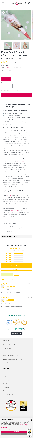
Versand (8, 67)
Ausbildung (6, 380)
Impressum (6, 352)
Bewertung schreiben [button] (16, 265)
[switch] (29, 436)
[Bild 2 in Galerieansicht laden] (16, 45)
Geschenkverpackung (22, 161)
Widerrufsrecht (7, 362)
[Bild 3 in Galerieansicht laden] (25, 45)
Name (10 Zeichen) (6, 70)
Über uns (5, 372)
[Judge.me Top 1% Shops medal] (24, 322)
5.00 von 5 (20, 248)
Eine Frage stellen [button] (16, 269)
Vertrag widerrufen (16, 333)
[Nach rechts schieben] (31, 46)
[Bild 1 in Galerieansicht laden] (8, 45)
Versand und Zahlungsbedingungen (12, 359)
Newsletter (6, 387)
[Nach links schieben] (2, 46)
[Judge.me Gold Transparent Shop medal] (16, 322)
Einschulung (14, 210)
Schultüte (8, 161)
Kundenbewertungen (8, 394)
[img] (5, 284)
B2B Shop (5, 383)
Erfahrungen (6, 390)
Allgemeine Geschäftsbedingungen (12, 344)
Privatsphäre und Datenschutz (11, 355)
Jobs (4, 376)
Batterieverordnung (8, 348)
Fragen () (16, 275)
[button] (3, 3)
